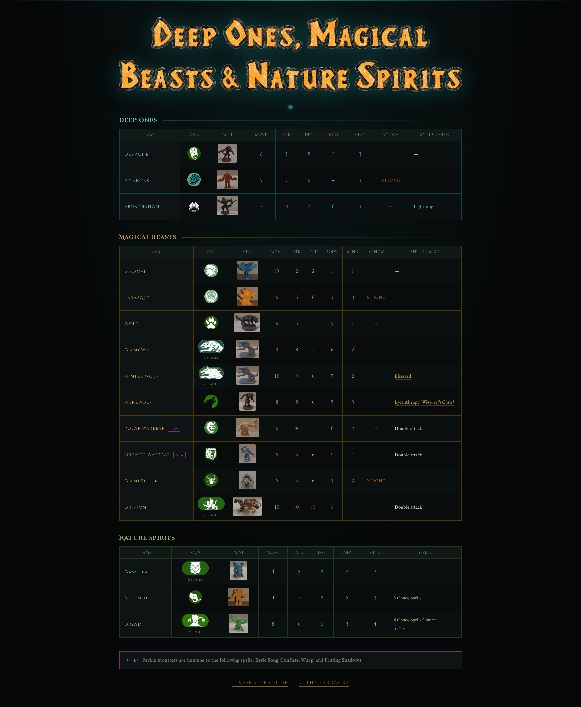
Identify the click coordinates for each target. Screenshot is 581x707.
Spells (425, 552)
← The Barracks (324, 683)
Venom (391, 135)
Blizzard (403, 376)
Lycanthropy (407, 402)
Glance (429, 620)
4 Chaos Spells (407, 620)
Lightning (423, 206)
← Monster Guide (260, 683)
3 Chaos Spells (407, 598)
